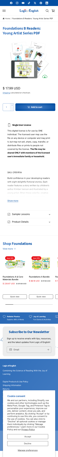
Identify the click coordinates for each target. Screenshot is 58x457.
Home (7, 18)
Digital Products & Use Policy (15, 381)
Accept (27, 436)
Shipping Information (12, 385)
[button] (4, 11)
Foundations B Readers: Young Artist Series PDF (32, 18)
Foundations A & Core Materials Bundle (13, 278)
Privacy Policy (28, 429)
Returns (6, 389)
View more (8, 248)
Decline (27, 443)
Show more (12, 200)
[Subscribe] (48, 349)
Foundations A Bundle (39, 277)
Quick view (14, 297)
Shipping (6, 93)
